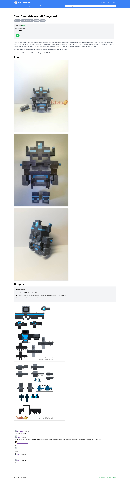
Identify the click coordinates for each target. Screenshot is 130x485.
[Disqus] (65, 446)
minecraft (17, 20)
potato (23, 25)
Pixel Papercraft (24, 3)
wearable (36, 20)
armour (43, 20)
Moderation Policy (103, 477)
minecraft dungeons (27, 20)
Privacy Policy (112, 477)
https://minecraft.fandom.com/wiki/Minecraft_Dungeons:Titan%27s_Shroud (33, 53)
